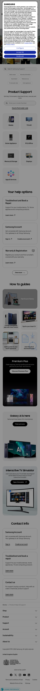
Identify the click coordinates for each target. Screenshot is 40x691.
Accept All (20, 52)
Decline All (20, 56)
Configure (20, 48)
